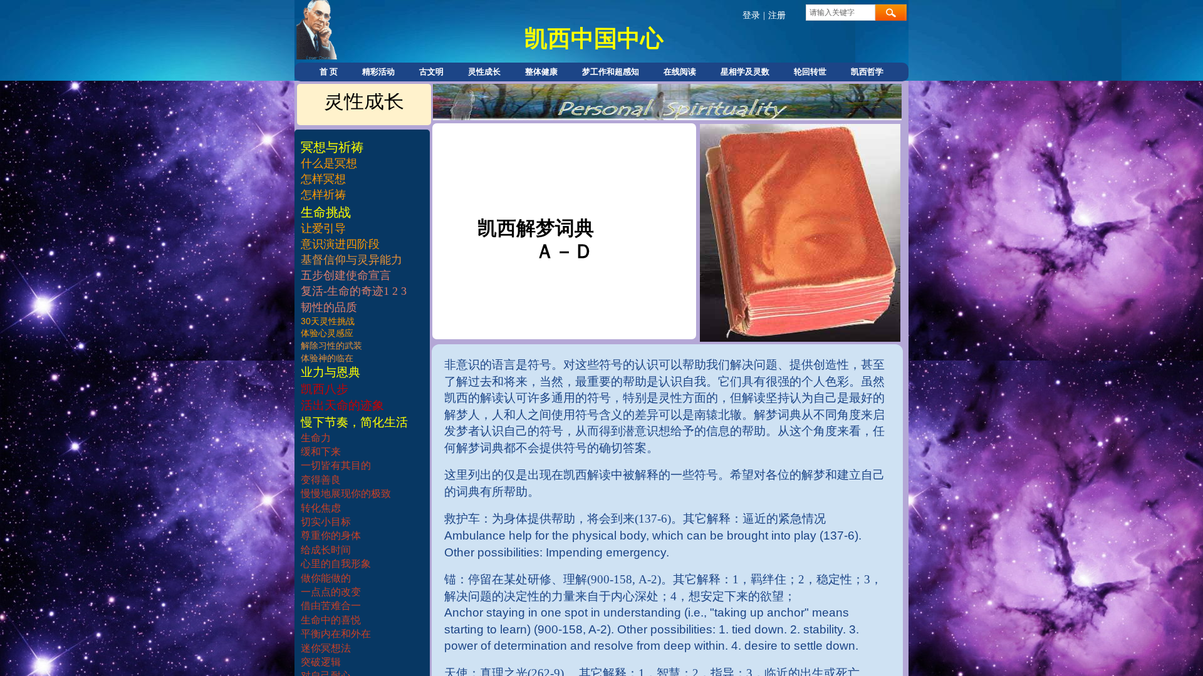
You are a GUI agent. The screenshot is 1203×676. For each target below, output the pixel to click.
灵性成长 (484, 71)
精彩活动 (378, 71)
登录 (751, 15)
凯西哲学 (867, 71)
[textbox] (840, 12)
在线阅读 (680, 71)
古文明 (431, 71)
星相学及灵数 (745, 71)
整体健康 (541, 71)
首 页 (329, 71)
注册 (777, 15)
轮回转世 (810, 71)
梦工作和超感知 (610, 71)
